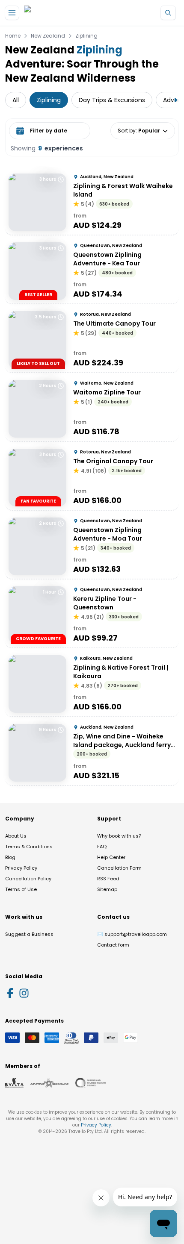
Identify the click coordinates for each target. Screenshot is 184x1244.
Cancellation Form (119, 868)
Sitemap (107, 889)
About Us (16, 835)
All (15, 100)
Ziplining (86, 35)
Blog (10, 857)
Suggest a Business (29, 934)
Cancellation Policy (28, 878)
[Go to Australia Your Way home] (59, 13)
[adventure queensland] (49, 1083)
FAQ (102, 846)
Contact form (113, 944)
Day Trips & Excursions (112, 100)
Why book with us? (119, 835)
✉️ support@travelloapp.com (132, 934)
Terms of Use (21, 889)
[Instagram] (24, 993)
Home (13, 35)
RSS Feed (108, 878)
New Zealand (48, 35)
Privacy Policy (21, 868)
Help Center (111, 857)
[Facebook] (10, 993)
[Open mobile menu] (12, 13)
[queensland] (90, 1083)
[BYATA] (14, 1083)
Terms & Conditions (29, 846)
